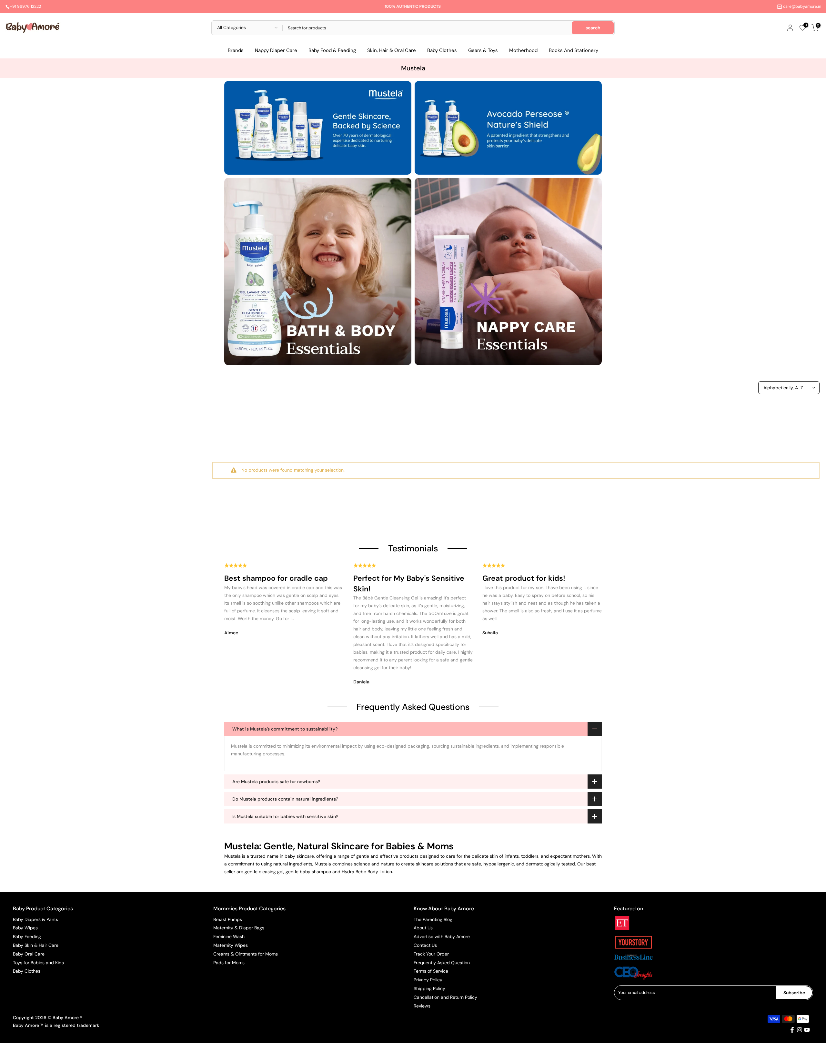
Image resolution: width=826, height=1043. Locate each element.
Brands (236, 50)
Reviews (422, 1006)
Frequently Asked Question (442, 963)
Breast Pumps (227, 919)
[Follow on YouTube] (807, 1030)
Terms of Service (431, 971)
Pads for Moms (229, 963)
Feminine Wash (229, 936)
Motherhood (523, 50)
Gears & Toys (483, 50)
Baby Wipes (25, 928)
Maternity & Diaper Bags (238, 928)
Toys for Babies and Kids (38, 963)
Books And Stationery (573, 50)
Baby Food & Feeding (332, 50)
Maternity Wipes (230, 945)
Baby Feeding (27, 936)
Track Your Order (431, 954)
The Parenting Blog (433, 919)
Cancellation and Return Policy (445, 997)
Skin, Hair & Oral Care (391, 50)
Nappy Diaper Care (276, 50)
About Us (423, 928)
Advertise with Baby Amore (442, 936)
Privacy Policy (428, 980)
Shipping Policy (429, 988)
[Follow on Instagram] (799, 1030)
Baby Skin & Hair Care (35, 945)
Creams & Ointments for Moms (245, 954)
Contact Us (425, 945)
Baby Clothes (442, 50)
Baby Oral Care (29, 954)
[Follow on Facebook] (792, 1030)
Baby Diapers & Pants (35, 919)
